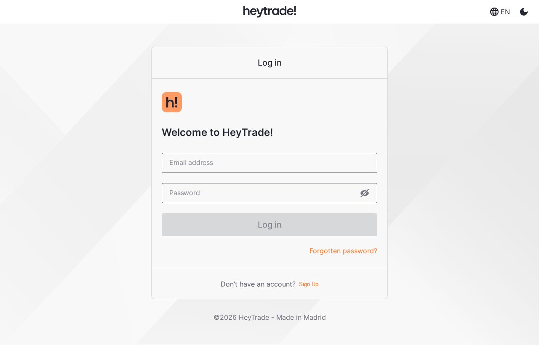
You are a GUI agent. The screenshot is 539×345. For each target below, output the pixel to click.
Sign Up (308, 284)
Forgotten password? (343, 251)
